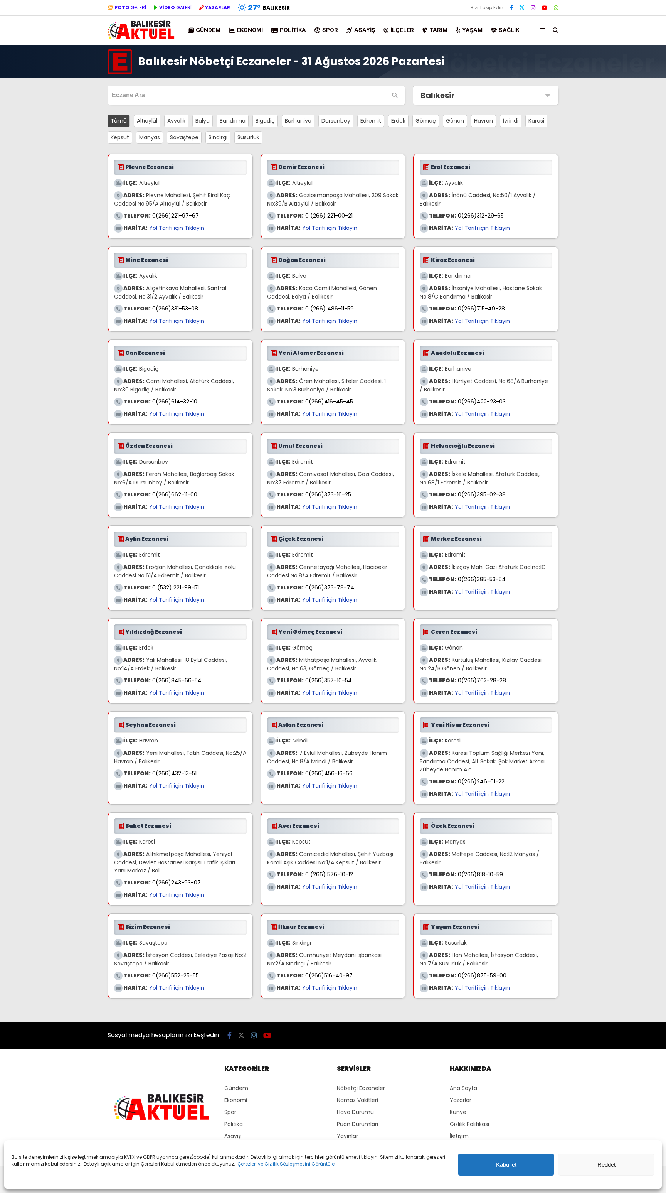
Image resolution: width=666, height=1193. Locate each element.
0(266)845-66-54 (177, 680)
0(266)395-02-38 (482, 494)
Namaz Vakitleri (357, 1100)
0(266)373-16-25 (328, 494)
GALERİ (130, 7)
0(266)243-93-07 (176, 882)
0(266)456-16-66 (329, 773)
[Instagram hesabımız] (533, 8)
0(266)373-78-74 (329, 587)
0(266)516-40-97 (329, 975)
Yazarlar (460, 1100)
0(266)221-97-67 (175, 215)
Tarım (438, 30)
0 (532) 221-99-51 (175, 587)
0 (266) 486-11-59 (329, 308)
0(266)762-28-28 (482, 680)
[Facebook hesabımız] (511, 8)
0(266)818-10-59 (480, 874)
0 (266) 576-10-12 (329, 874)
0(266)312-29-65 (481, 215)
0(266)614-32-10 (174, 401)
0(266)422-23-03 (482, 401)
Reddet (606, 1164)
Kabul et (506, 1164)
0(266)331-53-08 (175, 308)
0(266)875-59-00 (482, 975)
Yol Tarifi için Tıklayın (176, 228)
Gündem (208, 30)
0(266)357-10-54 (328, 680)
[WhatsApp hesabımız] (556, 8)
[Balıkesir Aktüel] (141, 38)
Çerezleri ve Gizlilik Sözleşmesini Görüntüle (286, 1164)
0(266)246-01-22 (481, 781)
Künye (458, 1112)
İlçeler (402, 30)
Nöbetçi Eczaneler (361, 1088)
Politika (293, 30)
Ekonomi (250, 30)
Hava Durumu (355, 1112)
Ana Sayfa (463, 1088)
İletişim (459, 1136)
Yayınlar (347, 1136)
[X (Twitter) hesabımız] (522, 8)
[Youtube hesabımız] (545, 8)
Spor (330, 30)
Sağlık (509, 30)
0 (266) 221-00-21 (329, 215)
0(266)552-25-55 (175, 975)
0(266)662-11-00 (174, 494)
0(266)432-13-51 (174, 773)
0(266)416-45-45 (329, 401)
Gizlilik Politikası (469, 1124)
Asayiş (364, 30)
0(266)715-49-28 (481, 308)
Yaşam (472, 30)
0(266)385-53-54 (482, 579)
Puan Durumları (357, 1124)
